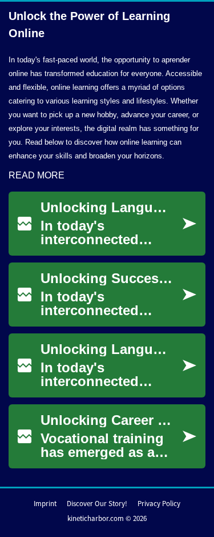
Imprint (45, 503)
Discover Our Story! (97, 503)
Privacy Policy (159, 503)
